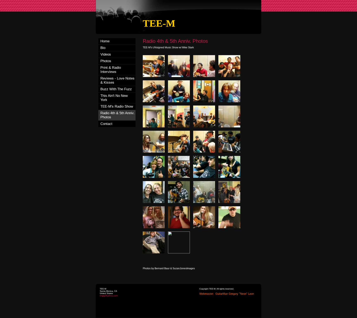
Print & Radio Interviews (110, 70)
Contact (106, 124)
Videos (105, 54)
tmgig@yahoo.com (109, 295)
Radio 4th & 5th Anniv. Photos (117, 115)
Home (104, 41)
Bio (102, 48)
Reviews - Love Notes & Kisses (117, 80)
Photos (105, 61)
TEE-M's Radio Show (116, 106)
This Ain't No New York (114, 98)
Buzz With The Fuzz (116, 89)
